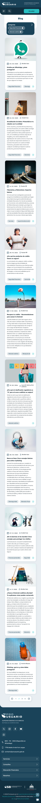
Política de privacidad (23, 799)
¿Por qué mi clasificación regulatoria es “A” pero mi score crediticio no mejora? (20, 391)
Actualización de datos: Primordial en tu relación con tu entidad (20, 122)
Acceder (31, 11)
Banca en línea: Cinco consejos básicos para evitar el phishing (20, 459)
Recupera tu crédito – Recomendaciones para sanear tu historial (20, 315)
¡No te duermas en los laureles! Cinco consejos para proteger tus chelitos (19, 538)
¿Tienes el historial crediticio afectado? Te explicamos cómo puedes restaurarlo (20, 594)
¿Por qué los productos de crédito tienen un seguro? (18, 257)
